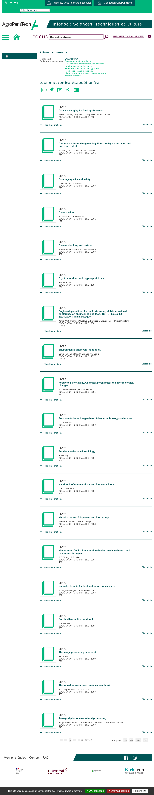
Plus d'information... (53, 125)
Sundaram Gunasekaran (71, 249)
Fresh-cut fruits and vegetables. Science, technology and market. (96, 418)
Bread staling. (66, 212)
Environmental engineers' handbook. (80, 349)
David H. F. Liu (66, 354)
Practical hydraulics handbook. (76, 619)
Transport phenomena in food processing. (83, 718)
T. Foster (63, 183)
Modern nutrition (73, 75)
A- (6, 2)
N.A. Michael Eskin (68, 389)
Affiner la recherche (68, 90)
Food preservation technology (79, 66)
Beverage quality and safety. (75, 179)
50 (131, 740)
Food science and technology (79, 71)
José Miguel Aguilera (119, 321)
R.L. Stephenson (67, 689)
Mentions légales (15, 757)
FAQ (45, 757)
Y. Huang (63, 150)
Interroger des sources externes (76, 90)
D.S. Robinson (85, 389)
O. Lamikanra (65, 422)
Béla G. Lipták (81, 354)
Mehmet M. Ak (91, 249)
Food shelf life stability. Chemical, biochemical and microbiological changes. (96, 384)
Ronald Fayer (65, 282)
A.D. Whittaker (76, 150)
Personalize (139, 791)
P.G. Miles (75, 557)
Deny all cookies (119, 791)
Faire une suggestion (59, 90)
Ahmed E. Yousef (67, 521)
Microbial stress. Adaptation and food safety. (84, 517)
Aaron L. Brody (66, 114)
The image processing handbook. (78, 652)
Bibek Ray (63, 455)
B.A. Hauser (64, 623)
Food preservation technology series (82, 68)
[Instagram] (134, 757)
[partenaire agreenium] (96, 771)
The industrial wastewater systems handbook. (85, 685)
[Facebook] (126, 757)
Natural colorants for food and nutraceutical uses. (87, 586)
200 (145, 740)
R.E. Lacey (89, 150)
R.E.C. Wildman (66, 488)
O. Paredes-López (86, 590)
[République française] (19, 771)
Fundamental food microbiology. (77, 451)
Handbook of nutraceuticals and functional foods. (87, 484)
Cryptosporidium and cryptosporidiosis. (81, 278)
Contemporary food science (78, 61)
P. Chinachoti (65, 216)
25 (125, 740)
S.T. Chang (64, 557)
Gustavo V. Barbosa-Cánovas (93, 321)
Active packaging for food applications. (81, 110)
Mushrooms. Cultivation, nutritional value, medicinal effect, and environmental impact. (94, 551)
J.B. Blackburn (83, 689)
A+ (16, 2)
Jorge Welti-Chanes (68, 321)
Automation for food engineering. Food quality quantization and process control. (95, 145)
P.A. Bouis (94, 354)
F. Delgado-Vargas (68, 590)
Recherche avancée (128, 36)
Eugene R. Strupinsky (85, 114)
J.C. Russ (63, 656)
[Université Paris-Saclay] (58, 771)
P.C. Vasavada (76, 183)
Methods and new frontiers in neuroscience (85, 73)
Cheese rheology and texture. (75, 245)
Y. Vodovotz (78, 216)
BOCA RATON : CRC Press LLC (74, 117)
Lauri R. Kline (103, 114)
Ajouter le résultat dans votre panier (51, 90)
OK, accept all (96, 791)
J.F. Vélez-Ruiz (86, 722)
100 (138, 740)
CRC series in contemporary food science (85, 63)
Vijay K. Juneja (84, 521)
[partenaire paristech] (134, 771)
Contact (34, 757)
